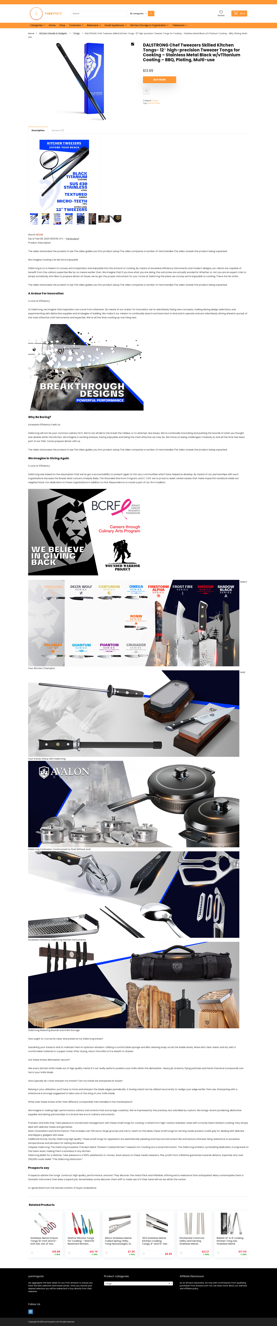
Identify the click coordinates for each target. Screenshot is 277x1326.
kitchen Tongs (153, 103)
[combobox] (138, 1283)
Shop (62, 25)
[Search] (151, 13)
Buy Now (160, 79)
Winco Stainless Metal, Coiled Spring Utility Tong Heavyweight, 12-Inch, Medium (118, 1242)
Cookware (75, 25)
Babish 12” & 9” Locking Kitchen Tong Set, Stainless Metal (230, 1240)
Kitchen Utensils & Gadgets (53, 33)
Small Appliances (114, 25)
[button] (132, 44)
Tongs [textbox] (137, 1283)
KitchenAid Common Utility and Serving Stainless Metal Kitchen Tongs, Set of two (192, 1243)
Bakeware (92, 25)
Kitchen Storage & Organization (148, 25)
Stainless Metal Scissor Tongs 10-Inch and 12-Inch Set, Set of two (44, 1240)
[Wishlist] (221, 12)
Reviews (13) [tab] (58, 130)
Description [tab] (38, 130)
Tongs (76, 33)
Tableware (178, 25)
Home (52, 25)
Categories (36, 25)
